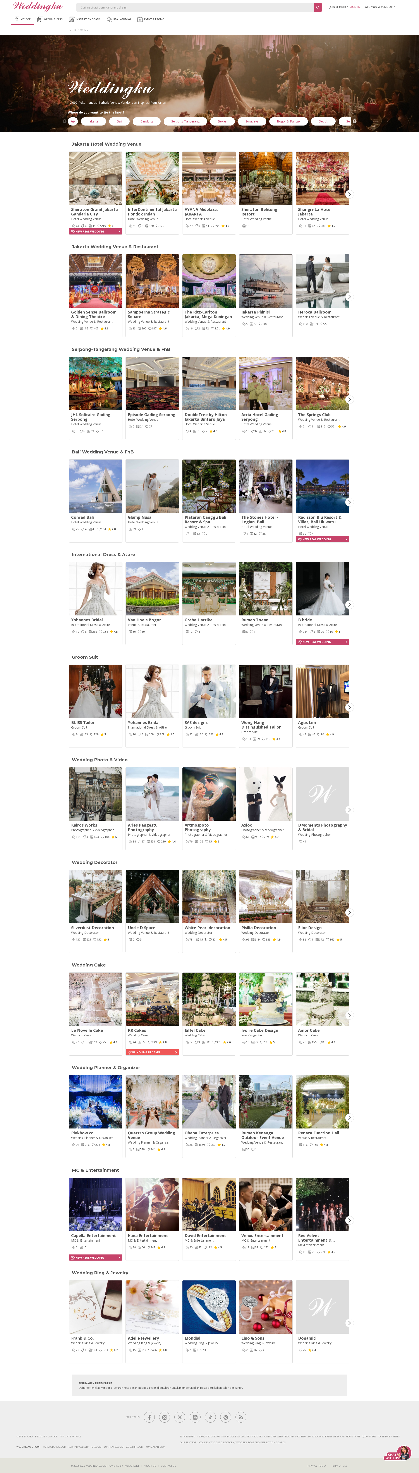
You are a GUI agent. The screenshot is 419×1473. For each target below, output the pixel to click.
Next (354, 121)
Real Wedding (122, 19)
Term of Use (339, 1465)
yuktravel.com (114, 1446)
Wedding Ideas (53, 19)
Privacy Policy (316, 1465)
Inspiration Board (87, 19)
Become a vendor (46, 1436)
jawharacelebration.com (85, 1446)
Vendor (25, 19)
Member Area (24, 1436)
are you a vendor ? (380, 7)
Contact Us (168, 1465)
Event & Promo (154, 19)
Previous (64, 121)
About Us (150, 1465)
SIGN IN (355, 7)
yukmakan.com (155, 1446)
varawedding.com (54, 1446)
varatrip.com (134, 1446)
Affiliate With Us (70, 1436)
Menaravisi (132, 1465)
